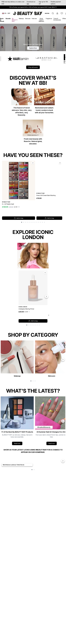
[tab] (22, 222)
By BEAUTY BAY (15, 20)
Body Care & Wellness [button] (41, 20)
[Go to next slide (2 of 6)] (63, 359)
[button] (52, 13)
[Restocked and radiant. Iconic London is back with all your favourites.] (44, 102)
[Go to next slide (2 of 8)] (46, 296)
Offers (64, 18)
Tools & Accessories (57, 19)
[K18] (45, 58)
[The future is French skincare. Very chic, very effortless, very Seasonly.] (21, 103)
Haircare (34, 18)
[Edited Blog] (47, 13)
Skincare (27, 18)
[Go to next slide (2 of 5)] (63, 461)
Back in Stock (2, 20)
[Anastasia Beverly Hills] (20, 58)
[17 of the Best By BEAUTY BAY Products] (17, 421)
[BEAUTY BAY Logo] (27, 13)
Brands (8, 18)
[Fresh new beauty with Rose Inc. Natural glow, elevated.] (33, 133)
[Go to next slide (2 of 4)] (63, 421)
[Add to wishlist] (32, 162)
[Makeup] (17, 359)
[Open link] (18, 180)
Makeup (21, 18)
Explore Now (33, 48)
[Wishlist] (61, 13)
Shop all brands (33, 67)
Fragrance (49, 18)
